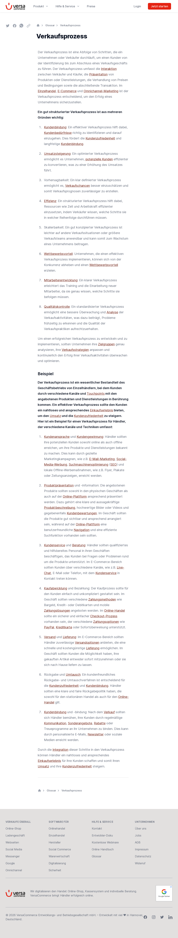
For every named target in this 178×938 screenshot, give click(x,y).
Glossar (50, 25)
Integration (60, 749)
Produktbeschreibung (59, 507)
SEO (113, 464)
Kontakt (97, 828)
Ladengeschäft (15, 835)
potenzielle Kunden (99, 159)
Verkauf (109, 712)
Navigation (82, 530)
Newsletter (96, 734)
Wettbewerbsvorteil (58, 254)
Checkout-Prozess (103, 616)
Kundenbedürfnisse (58, 133)
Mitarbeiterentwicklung (61, 280)
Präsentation (98, 74)
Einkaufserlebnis (101, 410)
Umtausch (73, 674)
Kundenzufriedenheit (100, 138)
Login (137, 6)
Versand (50, 637)
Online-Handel (114, 610)
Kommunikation (55, 723)
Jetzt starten (159, 6)
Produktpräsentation (59, 485)
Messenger (13, 856)
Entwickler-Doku (102, 835)
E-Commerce (67, 91)
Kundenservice (54, 545)
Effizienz (50, 201)
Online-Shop (13, 828)
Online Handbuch (103, 849)
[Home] (38, 25)
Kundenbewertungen (82, 513)
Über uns (140, 828)
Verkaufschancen (77, 185)
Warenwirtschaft (59, 856)
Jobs (138, 835)
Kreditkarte (64, 627)
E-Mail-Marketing (102, 459)
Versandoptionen (87, 642)
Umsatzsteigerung (57, 153)
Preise (91, 6)
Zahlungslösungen (57, 610)
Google (10, 863)
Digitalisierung (57, 863)
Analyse (112, 312)
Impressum (141, 849)
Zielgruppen (106, 344)
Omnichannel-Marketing (101, 91)
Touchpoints (96, 393)
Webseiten (12, 842)
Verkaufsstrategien (75, 350)
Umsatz (55, 416)
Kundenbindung (55, 127)
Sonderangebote (80, 723)
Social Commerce (60, 849)
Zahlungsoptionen (106, 621)
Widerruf (140, 863)
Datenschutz (143, 856)
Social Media (14, 849)
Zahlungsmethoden (102, 599)
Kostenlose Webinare (105, 842)
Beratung (78, 545)
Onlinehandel (57, 828)
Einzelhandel (47, 91)
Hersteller (55, 842)
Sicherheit (55, 870)
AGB (137, 842)
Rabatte (100, 723)
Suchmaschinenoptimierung (88, 464)
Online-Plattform (75, 496)
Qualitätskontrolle (57, 306)
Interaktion (109, 69)
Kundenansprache (57, 436)
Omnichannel (14, 870)
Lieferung (69, 637)
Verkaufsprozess (70, 25)
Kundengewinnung (90, 436)
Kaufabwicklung (55, 588)
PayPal (49, 627)
